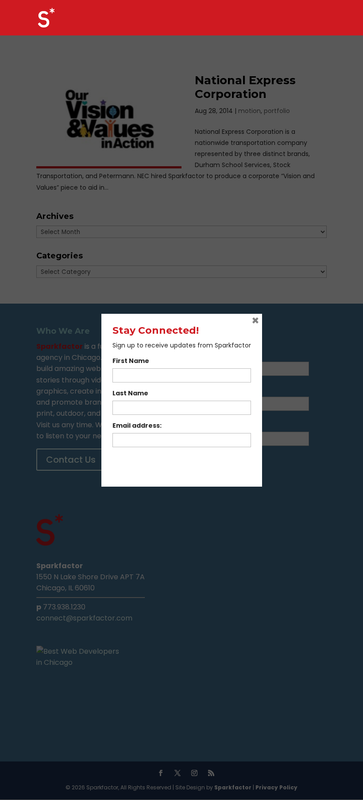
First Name (130, 360)
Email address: (137, 425)
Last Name (130, 393)
